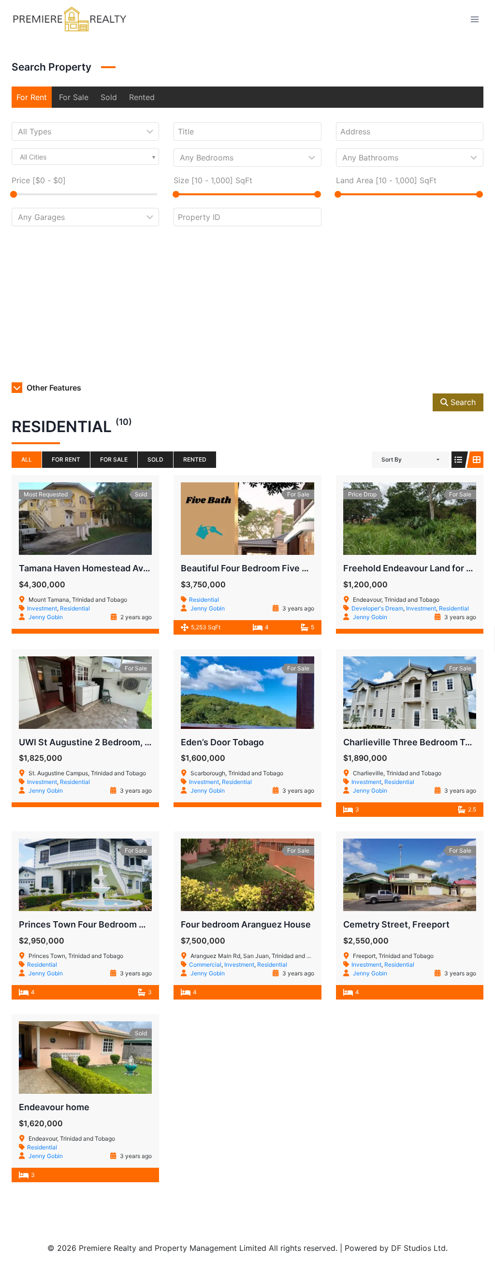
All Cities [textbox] (33, 157)
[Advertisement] (247, 306)
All (26, 459)
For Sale (73, 97)
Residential (75, 608)
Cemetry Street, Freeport (396, 924)
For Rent (31, 97)
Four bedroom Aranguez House (246, 924)
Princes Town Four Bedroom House (92, 924)
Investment (42, 608)
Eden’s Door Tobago (222, 742)
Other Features (53, 387)
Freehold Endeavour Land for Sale (413, 568)
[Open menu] (474, 19)
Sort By (391, 459)
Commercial (205, 964)
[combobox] (85, 156)
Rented (142, 97)
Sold (109, 97)
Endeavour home (54, 1107)
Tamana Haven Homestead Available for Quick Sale (125, 568)
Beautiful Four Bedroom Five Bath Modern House (282, 568)
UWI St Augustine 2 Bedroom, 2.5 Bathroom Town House (137, 742)
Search (462, 402)
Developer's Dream (377, 608)
